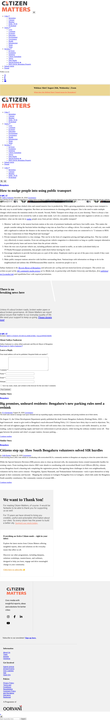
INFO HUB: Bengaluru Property (20, 64)
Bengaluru (12, 18)
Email (2, 378)
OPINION (44, 336)
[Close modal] (1, 717)
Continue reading (6, 436)
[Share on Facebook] (6, 196)
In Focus (12, 51)
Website (2, 382)
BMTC (9, 336)
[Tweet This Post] (3, 196)
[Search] (1, 181)
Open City (7, 675)
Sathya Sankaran (8, 198)
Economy (12, 33)
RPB (50, 336)
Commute (12, 31)
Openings (6, 659)
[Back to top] (0, 714)
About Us (6, 653)
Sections (7, 49)
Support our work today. (26, 523)
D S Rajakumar (7, 413)
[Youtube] (5, 81)
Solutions (12, 55)
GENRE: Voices (35, 336)
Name (2, 374)
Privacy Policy (8, 683)
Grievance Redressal (7, 696)
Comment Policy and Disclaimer (9, 692)
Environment (13, 37)
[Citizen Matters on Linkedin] (21, 617)
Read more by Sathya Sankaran (11, 346)
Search (23, 719)
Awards (6, 657)
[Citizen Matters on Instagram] (8, 617)
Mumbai (11, 22)
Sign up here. (30, 638)
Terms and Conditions (7, 686)
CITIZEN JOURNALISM (20, 336)
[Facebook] (4, 77)
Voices (11, 58)
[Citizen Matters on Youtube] (8, 623)
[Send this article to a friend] (1, 196)
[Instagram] (5, 75)
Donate (6, 68)
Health (11, 41)
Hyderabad (12, 26)
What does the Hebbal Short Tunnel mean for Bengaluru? (55, 92)
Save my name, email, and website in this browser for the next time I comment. (29, 386)
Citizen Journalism (15, 56)
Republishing (8, 689)
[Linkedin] (5, 79)
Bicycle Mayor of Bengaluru (29, 268)
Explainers (12, 53)
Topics (6, 28)
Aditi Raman (6, 455)
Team (5, 655)
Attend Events (8, 669)
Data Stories (13, 60)
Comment (4, 370)
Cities (6, 16)
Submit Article (9, 66)
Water (11, 47)
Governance (13, 39)
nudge (29, 219)
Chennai (11, 20)
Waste (11, 45)
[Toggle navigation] (5, 181)
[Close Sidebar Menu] (34, 12)
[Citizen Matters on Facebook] (15, 617)
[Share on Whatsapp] (5, 196)
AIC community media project (28, 271)
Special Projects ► (15, 62)
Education (12, 35)
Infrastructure (13, 43)
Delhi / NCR (13, 24)
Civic (10, 29)
